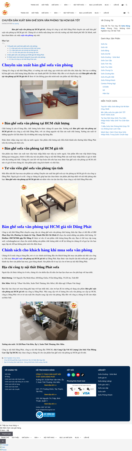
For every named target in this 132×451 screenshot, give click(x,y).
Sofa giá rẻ (102, 378)
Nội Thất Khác (79, 5)
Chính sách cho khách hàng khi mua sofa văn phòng (27, 57)
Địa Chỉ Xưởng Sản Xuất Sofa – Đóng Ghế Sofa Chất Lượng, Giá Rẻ (25, 362)
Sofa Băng (105, 51)
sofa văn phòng (27, 35)
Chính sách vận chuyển (12, 389)
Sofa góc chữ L (104, 385)
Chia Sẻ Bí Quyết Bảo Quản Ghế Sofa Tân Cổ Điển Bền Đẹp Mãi (24, 360)
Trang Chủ (35, 5)
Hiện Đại (106, 93)
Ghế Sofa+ (55, 5)
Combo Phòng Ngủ (108, 84)
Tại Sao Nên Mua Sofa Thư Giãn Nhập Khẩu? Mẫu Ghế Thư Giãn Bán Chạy (115, 120)
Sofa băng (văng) (105, 381)
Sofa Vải (104, 47)
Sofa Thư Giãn (106, 67)
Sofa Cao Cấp (106, 60)
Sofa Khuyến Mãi (107, 77)
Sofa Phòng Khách (108, 80)
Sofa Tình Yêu (106, 64)
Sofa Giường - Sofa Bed (107, 374)
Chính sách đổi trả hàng (12, 384)
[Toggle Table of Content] (3, 44)
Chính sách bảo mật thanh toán (15, 379)
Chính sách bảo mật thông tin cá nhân (17, 381)
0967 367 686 (45, 407)
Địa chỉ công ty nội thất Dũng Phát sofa (24, 59)
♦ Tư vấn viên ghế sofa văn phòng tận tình (25, 52)
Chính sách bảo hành (11, 387)
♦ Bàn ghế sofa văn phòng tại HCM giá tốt (25, 50)
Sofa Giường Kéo (107, 74)
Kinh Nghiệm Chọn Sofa (12, 358)
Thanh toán (6, 434)
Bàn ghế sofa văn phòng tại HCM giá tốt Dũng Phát (26, 55)
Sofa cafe (102, 391)
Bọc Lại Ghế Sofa (95, 5)
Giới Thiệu (45, 5)
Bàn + (66, 5)
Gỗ (104, 90)
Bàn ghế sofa (17, 258)
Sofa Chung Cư (107, 70)
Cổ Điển (106, 87)
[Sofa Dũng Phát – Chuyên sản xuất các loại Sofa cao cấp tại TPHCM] (5, 13)
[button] (126, 5)
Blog (107, 5)
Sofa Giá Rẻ (105, 54)
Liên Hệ (116, 5)
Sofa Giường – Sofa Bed (110, 57)
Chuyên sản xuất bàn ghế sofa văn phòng (22, 46)
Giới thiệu (8, 374)
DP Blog (7, 376)
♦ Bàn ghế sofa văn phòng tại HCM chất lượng (25, 48)
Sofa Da (104, 44)
